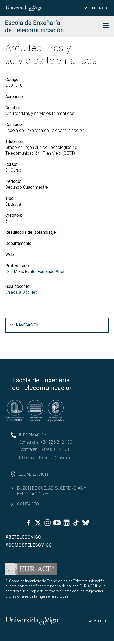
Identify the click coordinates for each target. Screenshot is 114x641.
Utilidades (98, 8)
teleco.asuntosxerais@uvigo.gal (46, 457)
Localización (33, 474)
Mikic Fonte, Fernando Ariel (39, 271)
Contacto (28, 503)
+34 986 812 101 (54, 449)
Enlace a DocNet (21, 292)
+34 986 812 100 (56, 442)
